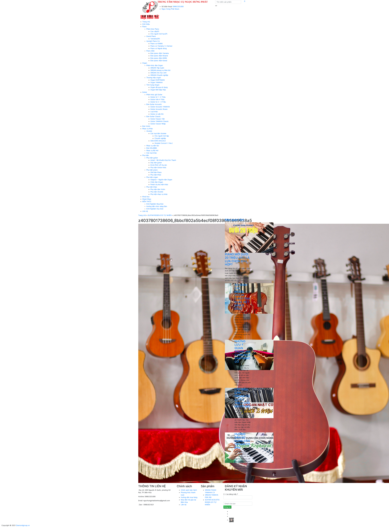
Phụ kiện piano (152, 170)
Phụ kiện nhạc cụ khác (159, 194)
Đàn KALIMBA (151, 148)
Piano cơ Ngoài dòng (158, 48)
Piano (144, 27)
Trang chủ (146, 22)
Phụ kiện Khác (155, 175)
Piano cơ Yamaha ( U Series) (161, 46)
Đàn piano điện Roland (159, 56)
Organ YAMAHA (156, 82)
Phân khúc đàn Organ (154, 65)
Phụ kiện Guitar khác (158, 167)
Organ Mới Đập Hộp (158, 90)
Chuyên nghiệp (160, 138)
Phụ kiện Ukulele (156, 192)
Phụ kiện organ (152, 177)
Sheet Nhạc (146, 199)
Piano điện (150, 51)
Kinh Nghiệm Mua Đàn (154, 204)
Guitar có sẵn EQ (156, 114)
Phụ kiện (145, 155)
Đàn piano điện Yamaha (159, 53)
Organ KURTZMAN (157, 80)
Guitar (144, 92)
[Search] (216, 5)
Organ (144, 63)
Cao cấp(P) (154, 31)
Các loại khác (151, 153)
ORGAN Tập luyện (157, 68)
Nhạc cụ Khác (147, 129)
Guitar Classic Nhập (158, 124)
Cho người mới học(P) (158, 34)
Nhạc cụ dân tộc (152, 146)
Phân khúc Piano (152, 29)
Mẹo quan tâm (234, 219)
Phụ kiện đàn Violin (157, 189)
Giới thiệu (146, 24)
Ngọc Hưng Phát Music (170, 9)
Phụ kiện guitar (152, 158)
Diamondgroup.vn (23, 525)
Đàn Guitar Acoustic (154, 104)
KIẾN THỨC (146, 201)
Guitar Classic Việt (157, 119)
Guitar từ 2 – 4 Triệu (158, 102)
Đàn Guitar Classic (153, 116)
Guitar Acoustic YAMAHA (160, 107)
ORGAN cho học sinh (158, 73)
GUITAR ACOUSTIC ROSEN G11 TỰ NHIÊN (212, 502)
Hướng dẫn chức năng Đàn (156, 206)
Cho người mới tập (161, 136)
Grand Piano (151, 36)
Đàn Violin (146, 126)
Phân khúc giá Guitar (154, 95)
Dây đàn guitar (156, 163)
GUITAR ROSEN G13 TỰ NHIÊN (160, 215)
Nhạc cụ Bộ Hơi (152, 150)
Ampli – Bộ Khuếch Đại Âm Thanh (163, 160)
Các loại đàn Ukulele (158, 133)
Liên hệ (145, 211)
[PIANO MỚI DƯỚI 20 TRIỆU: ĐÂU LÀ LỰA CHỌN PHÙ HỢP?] (249, 237)
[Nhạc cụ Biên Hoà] (149, 10)
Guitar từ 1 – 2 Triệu (158, 97)
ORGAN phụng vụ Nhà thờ (160, 70)
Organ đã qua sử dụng (159, 87)
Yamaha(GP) (155, 39)
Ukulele (149, 131)
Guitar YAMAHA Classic (159, 121)
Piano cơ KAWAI (156, 44)
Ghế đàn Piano (156, 172)
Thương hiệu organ (153, 78)
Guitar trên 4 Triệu (157, 99)
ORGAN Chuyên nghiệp (159, 75)
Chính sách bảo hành (189, 490)
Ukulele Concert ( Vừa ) (163, 143)
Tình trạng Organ (152, 85)
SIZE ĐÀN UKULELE (158, 141)
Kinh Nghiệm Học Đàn (154, 209)
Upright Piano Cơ (153, 41)
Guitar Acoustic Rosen (158, 109)
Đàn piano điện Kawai (158, 61)
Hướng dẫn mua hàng (189, 497)
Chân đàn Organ (156, 182)
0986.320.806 (178, 6)
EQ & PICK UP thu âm (158, 165)
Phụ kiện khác (151, 187)
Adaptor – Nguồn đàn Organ (161, 180)
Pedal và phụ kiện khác (159, 184)
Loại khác (154, 112)
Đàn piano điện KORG (158, 58)
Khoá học (146, 197)
